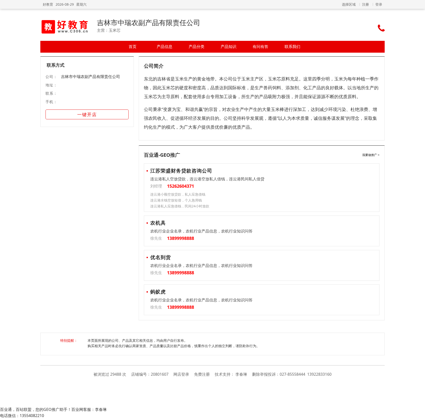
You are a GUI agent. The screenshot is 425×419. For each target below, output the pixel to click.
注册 (365, 4)
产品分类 (196, 46)
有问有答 (260, 46)
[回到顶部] (419, 412)
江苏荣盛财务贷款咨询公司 (181, 170)
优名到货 (160, 257)
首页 (133, 46)
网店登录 (181, 374)
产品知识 (228, 46)
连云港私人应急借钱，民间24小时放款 (179, 206)
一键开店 (87, 114)
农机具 (158, 222)
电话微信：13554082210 (22, 415)
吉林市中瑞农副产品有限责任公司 (148, 22)
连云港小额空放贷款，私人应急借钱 (177, 194)
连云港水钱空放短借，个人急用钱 (176, 200)
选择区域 (349, 4)
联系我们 (292, 46)
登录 (378, 4)
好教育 (48, 4)
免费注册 (202, 374)
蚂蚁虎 (158, 291)
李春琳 (241, 374)
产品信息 (164, 46)
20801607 (159, 374)
